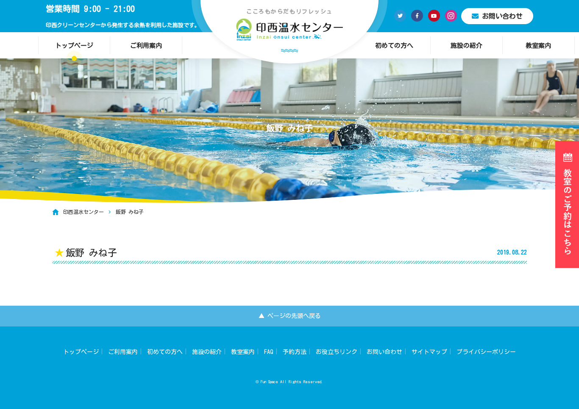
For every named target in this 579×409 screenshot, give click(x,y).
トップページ (74, 45)
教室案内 (538, 45)
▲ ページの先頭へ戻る (290, 316)
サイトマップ (429, 352)
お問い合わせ (502, 16)
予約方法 (294, 352)
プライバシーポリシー (486, 352)
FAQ (268, 352)
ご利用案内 (146, 45)
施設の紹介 (466, 45)
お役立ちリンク (336, 352)
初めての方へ (394, 45)
